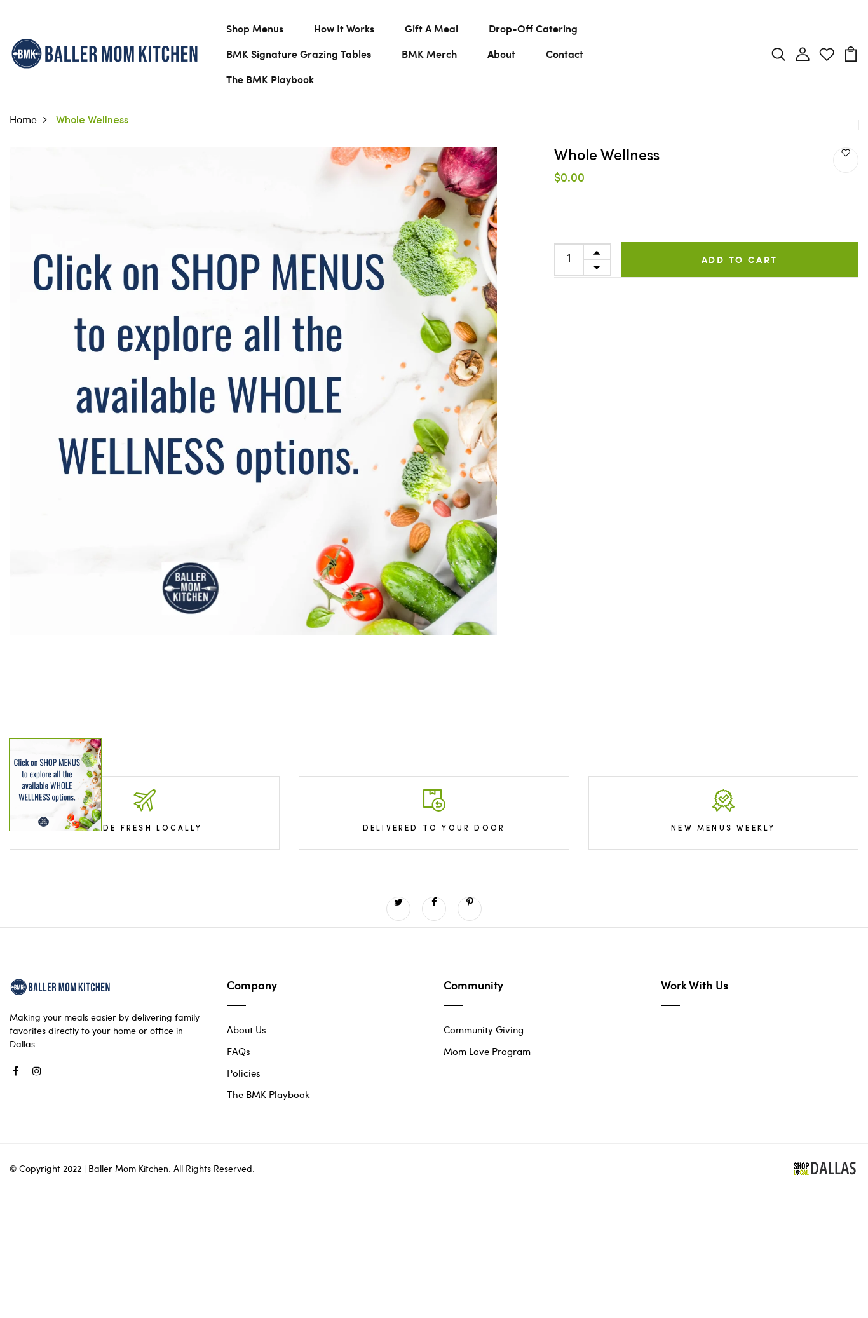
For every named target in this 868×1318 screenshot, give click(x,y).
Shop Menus (254, 28)
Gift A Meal (431, 28)
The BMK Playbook (270, 79)
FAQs (238, 1051)
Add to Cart (740, 259)
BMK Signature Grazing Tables (298, 53)
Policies (244, 1072)
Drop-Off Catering (533, 28)
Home (23, 119)
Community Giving (484, 1029)
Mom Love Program (487, 1051)
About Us (246, 1029)
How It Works (344, 28)
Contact (564, 53)
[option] (253, 440)
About (501, 53)
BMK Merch (429, 53)
